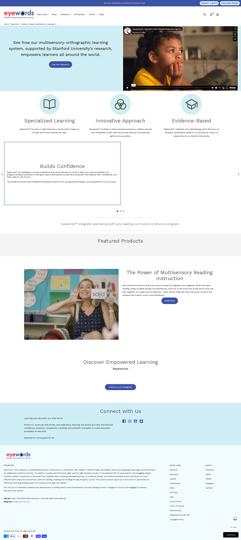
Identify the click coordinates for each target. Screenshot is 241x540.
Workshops (79, 14)
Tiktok (208, 474)
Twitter (208, 479)
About (92, 14)
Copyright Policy (177, 519)
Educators (174, 474)
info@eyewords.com (21, 502)
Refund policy (176, 510)
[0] (211, 14)
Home (6, 24)
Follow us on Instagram (120, 387)
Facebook (209, 470)
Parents (173, 479)
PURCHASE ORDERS (229, 3)
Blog (101, 14)
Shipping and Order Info (180, 515)
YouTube (209, 488)
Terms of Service (177, 506)
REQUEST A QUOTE (209, 3)
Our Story (174, 492)
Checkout (230, 535)
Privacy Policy (175, 501)
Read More (169, 301)
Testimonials (175, 483)
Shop (53, 14)
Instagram (209, 483)
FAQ (171, 497)
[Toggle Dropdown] (48, 14)
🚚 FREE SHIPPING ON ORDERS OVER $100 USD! (124, 3)
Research (65, 14)
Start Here (42, 14)
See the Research (60, 64)
